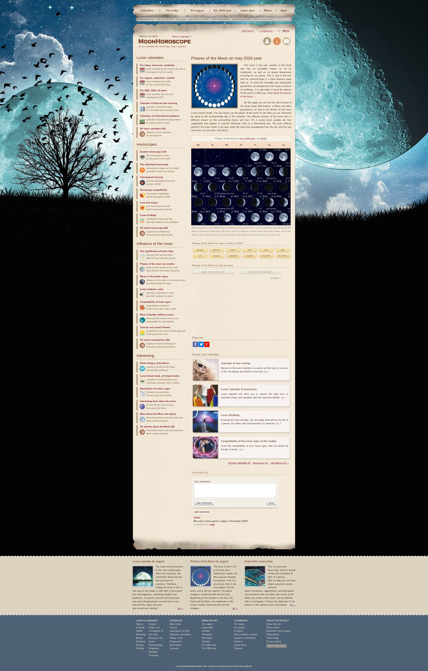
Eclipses (238, 631)
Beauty (139, 638)
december (282, 256)
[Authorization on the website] (267, 41)
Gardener (140, 641)
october (249, 256)
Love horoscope (149, 202)
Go (265, 371)
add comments (204, 503)
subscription (247, 31)
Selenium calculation (180, 634)
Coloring (140, 627)
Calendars (147, 10)
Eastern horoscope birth (153, 152)
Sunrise (238, 641)
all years (162, 90)
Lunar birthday (148, 215)
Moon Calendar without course (157, 314)
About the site (273, 624)
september (233, 256)
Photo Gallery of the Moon (154, 363)
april (249, 250)
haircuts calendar (164, 19)
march (233, 250)
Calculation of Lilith (179, 631)
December (207, 638)
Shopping (153, 648)
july (199, 256)
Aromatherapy (156, 645)
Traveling (153, 655)
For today (172, 10)
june (283, 250)
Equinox (238, 648)
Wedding (153, 652)
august (216, 256)
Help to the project (276, 646)
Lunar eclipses (148, 289)
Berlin (286, 31)
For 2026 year (222, 10)
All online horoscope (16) (154, 228)
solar (160, 289)
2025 (153, 90)
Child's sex (154, 627)
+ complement (265, 31)
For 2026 (144, 90)
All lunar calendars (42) (153, 128)
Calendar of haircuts (151, 103)
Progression (176, 641)
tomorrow (157, 65)
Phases (268, 10)
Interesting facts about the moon (158, 401)
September (207, 627)
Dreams (152, 624)
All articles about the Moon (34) (157, 426)
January (206, 641)
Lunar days (248, 10)
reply (212, 525)
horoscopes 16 (260, 463)
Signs (283, 10)
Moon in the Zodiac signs (154, 276)
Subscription (272, 634)
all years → (276, 278)
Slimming (141, 634)
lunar (180, 638)
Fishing (140, 648)
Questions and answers (278, 631)
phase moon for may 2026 (260, 272)
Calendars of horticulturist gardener (159, 116)
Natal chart (175, 624)
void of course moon (241, 19)
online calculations (220, 19)
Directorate (175, 645)
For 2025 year (209, 648)
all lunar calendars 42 (239, 463)
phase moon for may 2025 (213, 272)
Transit (173, 627)
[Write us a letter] (287, 41)
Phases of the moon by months (157, 264)
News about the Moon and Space (158, 414)
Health (139, 631)
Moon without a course (245, 634)
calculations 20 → (279, 463)
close (271, 503)
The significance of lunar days (156, 251)
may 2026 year (247, 138)
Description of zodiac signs (155, 388)
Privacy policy (273, 641)
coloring (172, 103)
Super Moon (240, 645)
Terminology (272, 638)
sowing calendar (146, 19)
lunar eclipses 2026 (263, 19)
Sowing (139, 645)
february (216, 250)
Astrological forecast (151, 177)
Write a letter (273, 627)
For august (197, 10)
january (200, 250)
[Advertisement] (241, 306)
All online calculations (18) (155, 340)
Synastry (174, 648)
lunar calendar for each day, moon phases (162, 46)
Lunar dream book (150, 376)
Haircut (139, 624)
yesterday (169, 65)
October (206, 631)
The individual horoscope (154, 164)
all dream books (170, 376)
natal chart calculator (198, 19)
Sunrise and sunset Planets (155, 327)
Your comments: (202, 481)
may (266, 250)
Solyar (173, 638)
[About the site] (277, 41)
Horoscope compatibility (153, 190)
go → (180, 608)
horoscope (181, 19)
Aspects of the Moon (245, 638)
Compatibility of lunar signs (155, 302)
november (266, 256)
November (207, 634)
